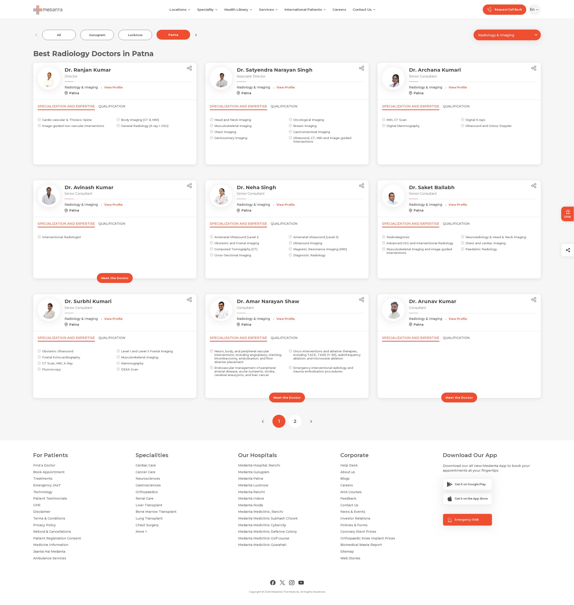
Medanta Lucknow (253, 485)
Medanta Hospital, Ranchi (259, 465)
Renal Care (144, 498)
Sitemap (347, 551)
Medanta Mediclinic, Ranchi (260, 512)
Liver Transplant (149, 505)
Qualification (111, 106)
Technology (42, 492)
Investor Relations (355, 518)
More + (141, 532)
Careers (339, 9)
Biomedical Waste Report (361, 545)
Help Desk (349, 465)
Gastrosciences (148, 485)
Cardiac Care (146, 465)
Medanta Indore (251, 498)
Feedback (348, 498)
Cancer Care (145, 472)
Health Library (236, 9)
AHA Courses (351, 492)
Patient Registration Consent (57, 538)
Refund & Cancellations (52, 532)
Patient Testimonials (50, 498)
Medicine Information (50, 545)
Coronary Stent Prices (358, 532)
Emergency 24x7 (47, 485)
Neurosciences (148, 479)
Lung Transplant (149, 518)
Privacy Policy (44, 525)
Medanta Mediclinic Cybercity (262, 525)
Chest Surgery (147, 525)
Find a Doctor (44, 465)
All (59, 35)
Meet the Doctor (114, 278)
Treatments (42, 479)
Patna (173, 34)
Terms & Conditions (49, 518)
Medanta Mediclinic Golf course (263, 538)
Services (266, 9)
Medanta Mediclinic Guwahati (262, 545)
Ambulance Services (49, 558)
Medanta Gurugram (253, 472)
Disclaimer (41, 512)
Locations (178, 9)
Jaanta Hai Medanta (49, 551)
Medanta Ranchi (251, 492)
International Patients (303, 9)
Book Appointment (49, 472)
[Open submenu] (216, 9)
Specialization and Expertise (66, 106)
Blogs (345, 479)
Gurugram (97, 35)
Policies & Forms (353, 525)
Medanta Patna (250, 479)
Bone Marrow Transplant (156, 512)
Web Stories (350, 558)
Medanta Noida (250, 505)
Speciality (205, 9)
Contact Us (362, 9)
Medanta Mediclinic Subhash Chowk (268, 518)
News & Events (352, 512)
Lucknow (135, 35)
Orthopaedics (147, 492)
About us (347, 472)
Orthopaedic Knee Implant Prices (367, 538)
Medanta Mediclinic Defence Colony (267, 532)
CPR (36, 505)
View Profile (113, 87)
